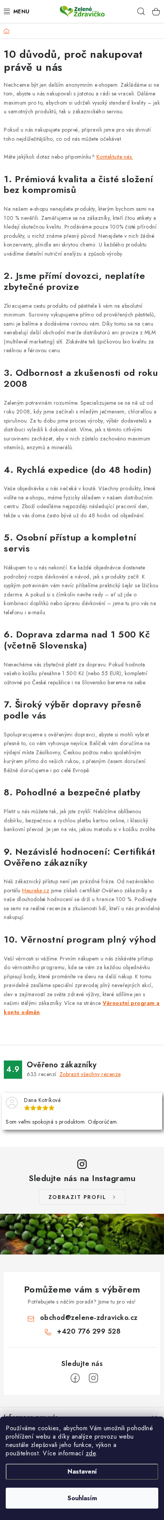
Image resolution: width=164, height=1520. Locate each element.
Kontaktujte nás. (114, 157)
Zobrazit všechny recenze (90, 1074)
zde (91, 1453)
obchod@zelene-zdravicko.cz (89, 1318)
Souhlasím (82, 1498)
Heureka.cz (35, 890)
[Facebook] (75, 1378)
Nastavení (82, 1471)
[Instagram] (93, 1378)
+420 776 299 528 (89, 1331)
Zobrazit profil (77, 1197)
